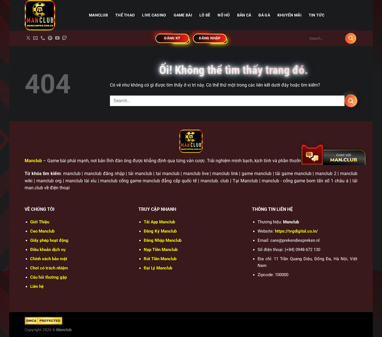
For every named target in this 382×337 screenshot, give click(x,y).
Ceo (42, 231)
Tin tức (316, 15)
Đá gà (264, 15)
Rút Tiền (160, 258)
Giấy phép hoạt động (49, 240)
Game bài (183, 15)
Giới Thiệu (39, 221)
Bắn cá (244, 15)
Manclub (33, 160)
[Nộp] (350, 38)
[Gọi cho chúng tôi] (43, 38)
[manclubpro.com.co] (53, 15)
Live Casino (154, 15)
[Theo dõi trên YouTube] (57, 38)
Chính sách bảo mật (48, 258)
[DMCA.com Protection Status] (43, 320)
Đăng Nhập (162, 240)
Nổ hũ (224, 15)
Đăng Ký (160, 231)
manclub (98, 15)
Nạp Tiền (161, 249)
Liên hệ (37, 286)
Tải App (159, 221)
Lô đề (204, 15)
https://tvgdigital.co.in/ (296, 231)
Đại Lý (158, 268)
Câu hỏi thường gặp (48, 277)
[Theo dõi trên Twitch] (64, 38)
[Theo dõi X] (28, 38)
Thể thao (125, 15)
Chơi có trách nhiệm (49, 268)
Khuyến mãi (289, 15)
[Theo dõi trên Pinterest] (50, 38)
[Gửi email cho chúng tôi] (35, 38)
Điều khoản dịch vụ (47, 249)
